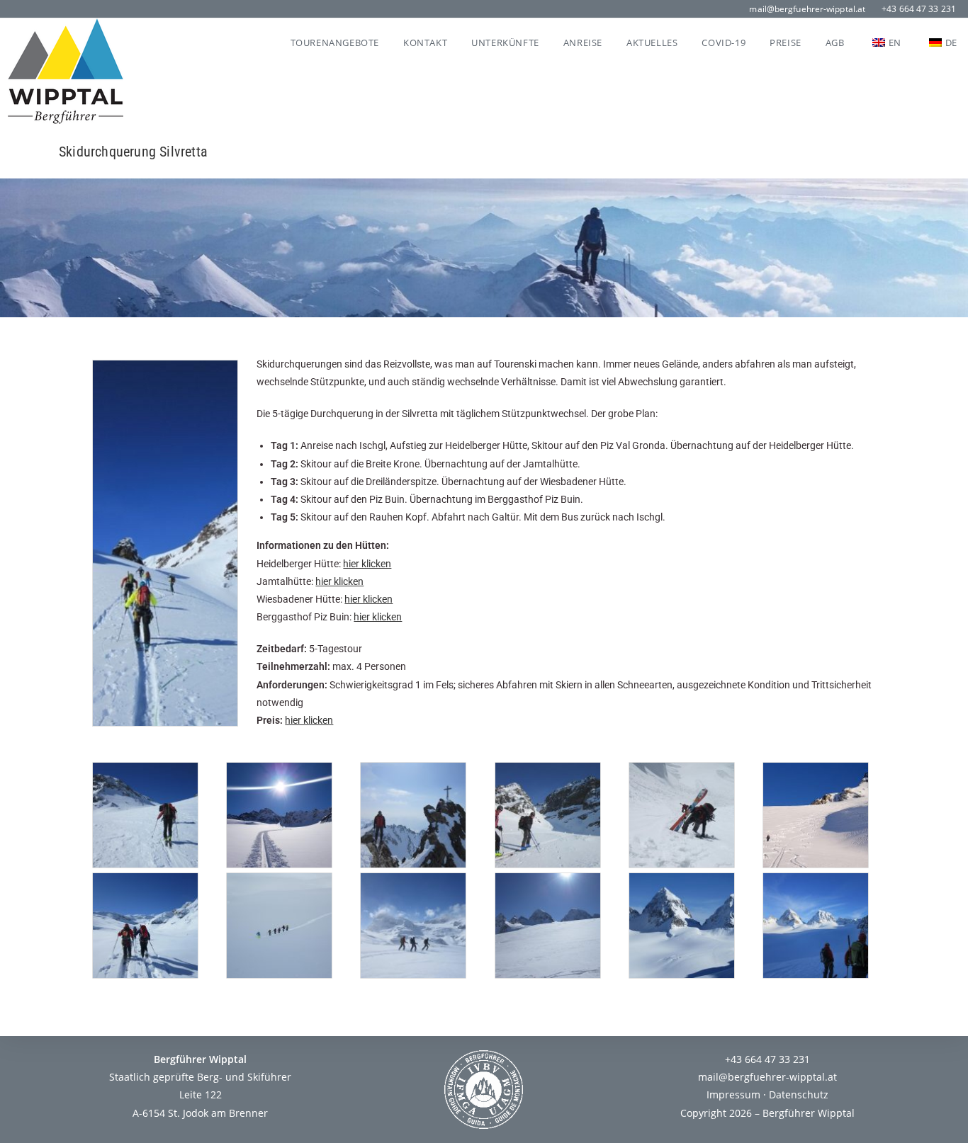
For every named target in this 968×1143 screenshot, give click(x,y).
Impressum (733, 1094)
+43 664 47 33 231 (919, 9)
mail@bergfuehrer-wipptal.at (807, 9)
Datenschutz (798, 1094)
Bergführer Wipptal (808, 1113)
